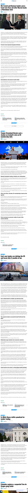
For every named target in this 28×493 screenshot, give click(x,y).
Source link (2, 113)
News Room (5, 139)
